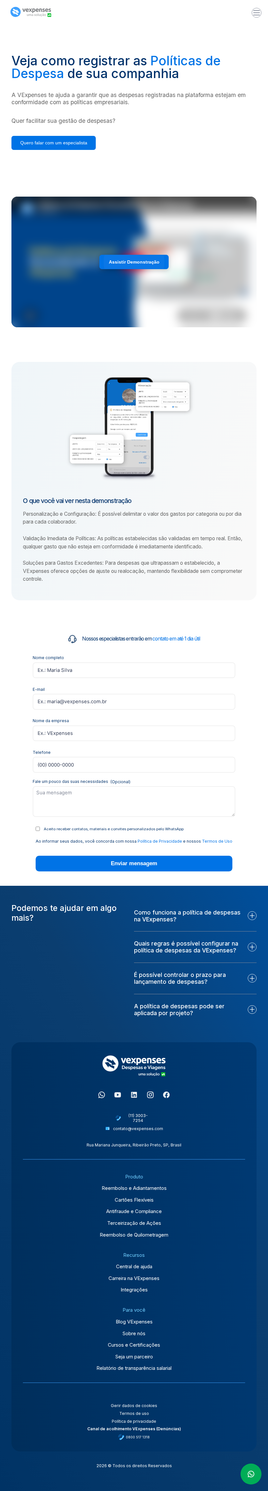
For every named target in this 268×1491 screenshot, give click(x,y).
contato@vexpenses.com (138, 1128)
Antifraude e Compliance (134, 1211)
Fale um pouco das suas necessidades (81, 781)
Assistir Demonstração (134, 262)
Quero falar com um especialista (53, 142)
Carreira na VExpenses (134, 1278)
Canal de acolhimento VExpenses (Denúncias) (134, 1428)
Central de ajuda (134, 1267)
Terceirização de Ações (134, 1223)
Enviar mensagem (134, 863)
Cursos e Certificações (134, 1345)
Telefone (42, 752)
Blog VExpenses (134, 1322)
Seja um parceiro (134, 1357)
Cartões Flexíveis (134, 1200)
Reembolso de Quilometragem (134, 1235)
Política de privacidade (134, 1421)
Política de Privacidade (160, 841)
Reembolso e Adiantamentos (134, 1188)
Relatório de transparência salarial (134, 1368)
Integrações (134, 1290)
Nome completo (48, 657)
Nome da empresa (51, 720)
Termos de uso (134, 1413)
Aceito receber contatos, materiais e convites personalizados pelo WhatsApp (114, 829)
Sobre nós (134, 1334)
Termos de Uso (217, 841)
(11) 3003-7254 (138, 1118)
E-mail (39, 689)
